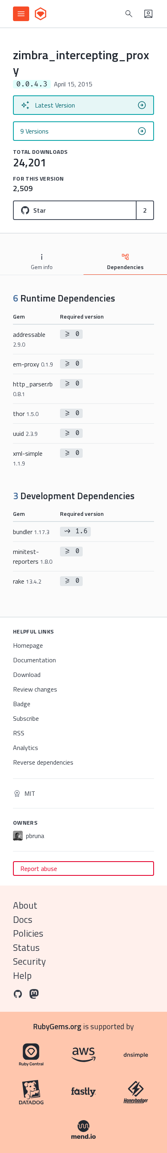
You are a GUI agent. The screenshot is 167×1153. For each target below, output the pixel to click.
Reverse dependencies (43, 762)
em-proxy (33, 364)
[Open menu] (21, 13)
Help (22, 975)
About (25, 905)
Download (27, 674)
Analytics (25, 747)
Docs (22, 919)
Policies (28, 933)
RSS (18, 733)
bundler (31, 532)
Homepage (28, 645)
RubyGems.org (57, 1026)
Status (26, 947)
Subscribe (26, 718)
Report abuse (38, 868)
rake (27, 581)
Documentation (34, 660)
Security (29, 961)
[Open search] (129, 13)
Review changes (35, 689)
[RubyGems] (40, 13)
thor (26, 413)
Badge (21, 704)
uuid (25, 433)
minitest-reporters (32, 556)
